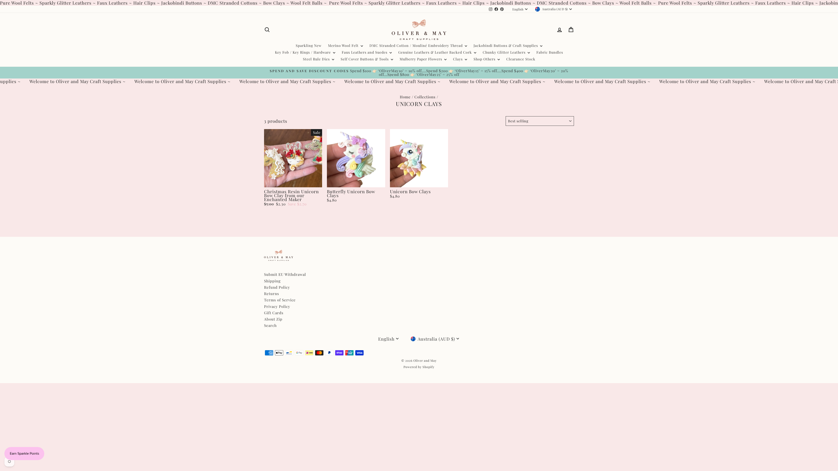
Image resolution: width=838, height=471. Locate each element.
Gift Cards (273, 312)
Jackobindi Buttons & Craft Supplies (506, 45)
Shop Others (485, 59)
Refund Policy (277, 287)
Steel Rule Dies (317, 59)
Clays (458, 59)
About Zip (273, 319)
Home (405, 96)
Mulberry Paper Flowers (421, 59)
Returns (271, 293)
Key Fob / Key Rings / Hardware (303, 52)
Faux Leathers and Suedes (365, 52)
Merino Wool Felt (344, 45)
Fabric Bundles (549, 52)
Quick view (293, 182)
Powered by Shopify (419, 367)
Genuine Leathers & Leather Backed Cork (435, 52)
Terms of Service (280, 299)
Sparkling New (308, 45)
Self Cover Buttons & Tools (365, 59)
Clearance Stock (520, 59)
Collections (425, 96)
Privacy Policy (277, 306)
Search (270, 325)
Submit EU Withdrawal (285, 274)
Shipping (272, 280)
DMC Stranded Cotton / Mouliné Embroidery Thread (416, 45)
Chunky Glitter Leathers (505, 52)
